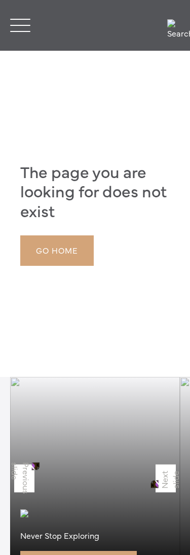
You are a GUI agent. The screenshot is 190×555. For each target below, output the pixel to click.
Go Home (57, 250)
